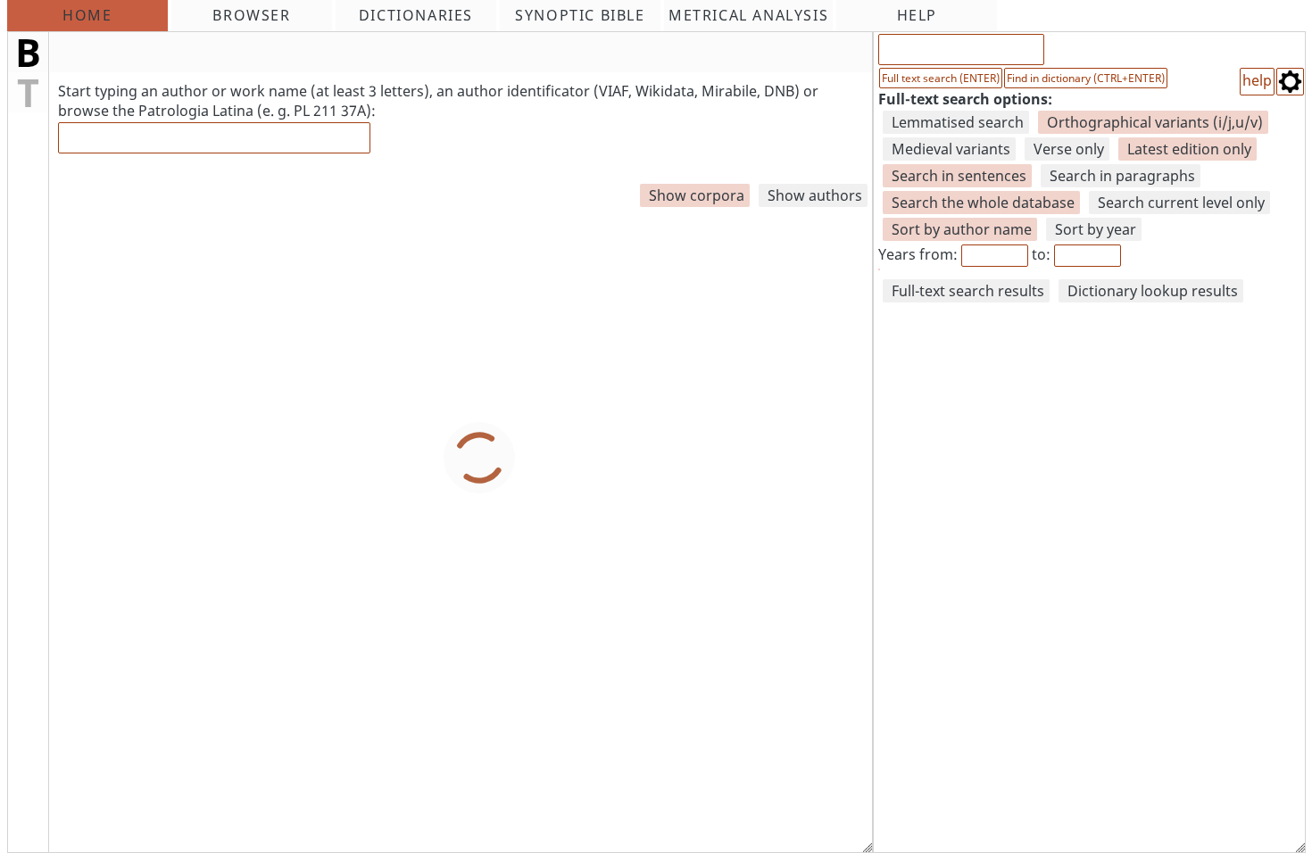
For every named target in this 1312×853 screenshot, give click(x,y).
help (1257, 80)
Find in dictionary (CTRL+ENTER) (1086, 78)
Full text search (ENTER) (941, 78)
